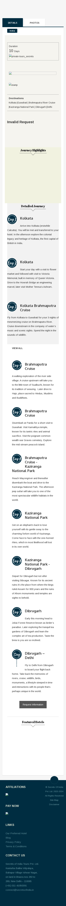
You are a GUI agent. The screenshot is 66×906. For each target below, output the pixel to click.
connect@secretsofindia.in (20, 889)
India (12, 30)
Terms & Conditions (16, 846)
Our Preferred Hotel (16, 833)
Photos (34, 22)
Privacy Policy (13, 842)
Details (12, 22)
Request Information (33, 704)
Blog (8, 837)
